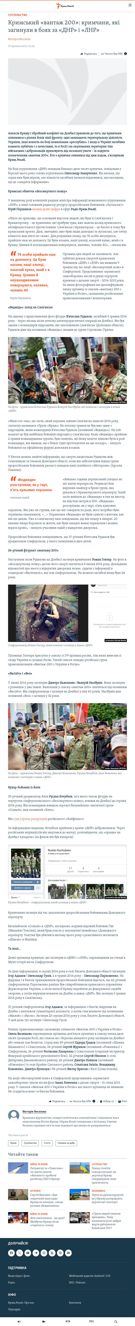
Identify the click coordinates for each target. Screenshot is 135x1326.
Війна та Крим (39, 1164)
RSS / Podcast (77, 1282)
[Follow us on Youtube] (27, 1253)
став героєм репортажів (30, 819)
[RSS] (52, 1253)
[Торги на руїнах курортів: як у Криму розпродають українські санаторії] (80, 1194)
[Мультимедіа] (43, 1321)
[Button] (88, 54)
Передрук (14, 1309)
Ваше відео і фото (19, 1276)
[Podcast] (60, 1253)
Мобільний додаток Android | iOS (89, 1276)
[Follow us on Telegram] (36, 1253)
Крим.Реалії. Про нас (21, 1302)
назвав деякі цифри (46, 209)
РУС (91, 1321)
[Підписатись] (68, 1253)
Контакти (75, 1302)
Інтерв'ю (35, 1191)
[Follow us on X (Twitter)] (19, 1253)
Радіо (11, 1282)
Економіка (98, 1191)
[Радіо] (19, 1321)
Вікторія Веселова (19, 39)
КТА (68, 1321)
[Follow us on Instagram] (44, 1253)
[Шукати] (116, 1321)
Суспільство (17, 15)
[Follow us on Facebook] (11, 1253)
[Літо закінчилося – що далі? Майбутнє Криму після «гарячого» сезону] (18, 1217)
